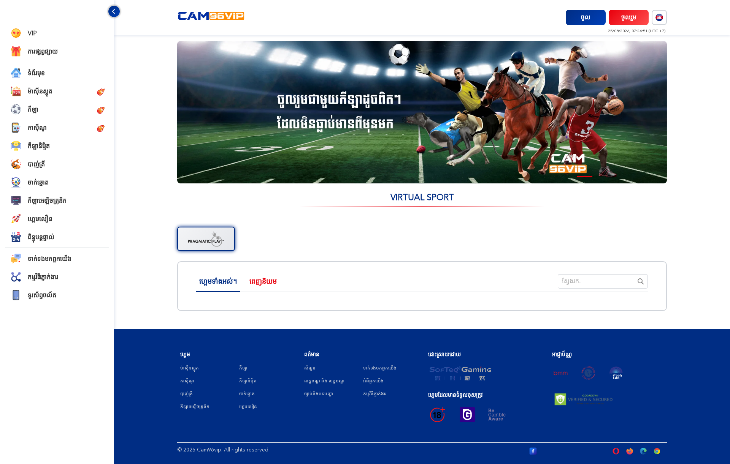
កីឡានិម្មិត (248, 381)
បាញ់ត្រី (186, 394)
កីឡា (243, 368)
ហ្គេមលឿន (248, 407)
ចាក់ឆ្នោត (247, 394)
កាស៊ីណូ (187, 381)
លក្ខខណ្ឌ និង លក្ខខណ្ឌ (324, 381)
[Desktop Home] (211, 17)
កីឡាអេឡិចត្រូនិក (194, 407)
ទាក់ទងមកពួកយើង (380, 368)
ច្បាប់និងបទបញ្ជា (318, 394)
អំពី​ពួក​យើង (373, 381)
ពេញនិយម (263, 281)
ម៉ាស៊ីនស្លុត (189, 368)
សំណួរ (309, 368)
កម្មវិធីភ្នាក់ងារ (374, 394)
